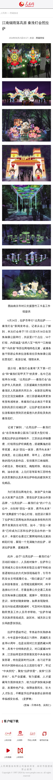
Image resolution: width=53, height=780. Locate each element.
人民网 (3, 13)
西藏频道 (14, 13)
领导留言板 (44, 740)
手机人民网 (32, 740)
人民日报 (7, 740)
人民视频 (7, 757)
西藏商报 (40, 38)
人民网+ (20, 740)
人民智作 (19, 757)
